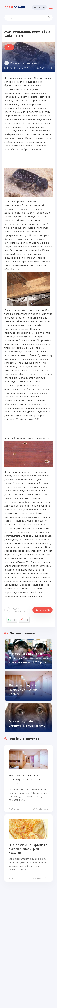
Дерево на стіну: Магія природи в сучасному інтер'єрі (25, 779)
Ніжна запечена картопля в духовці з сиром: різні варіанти (28, 849)
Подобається (14, 620)
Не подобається (27, 620)
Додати (18, 609)
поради (14, 7)
